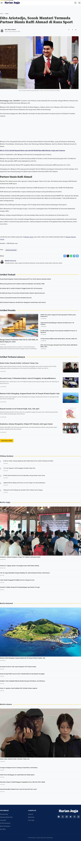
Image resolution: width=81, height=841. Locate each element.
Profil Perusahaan (5, 823)
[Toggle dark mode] (79, 2)
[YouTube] (70, 816)
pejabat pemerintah (11, 250)
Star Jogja (31, 820)
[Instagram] (66, 816)
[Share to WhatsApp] (71, 256)
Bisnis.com (31, 817)
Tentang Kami (4, 814)
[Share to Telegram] (77, 256)
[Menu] (1, 3)
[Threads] (74, 816)
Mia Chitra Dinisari (10, 29)
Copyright (3, 820)
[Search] (75, 2)
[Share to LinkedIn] (74, 256)
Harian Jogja (28, 237)
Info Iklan (3, 829)
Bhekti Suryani (10, 261)
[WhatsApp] (78, 816)
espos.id (30, 814)
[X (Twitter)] (62, 816)
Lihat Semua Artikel (6, 440)
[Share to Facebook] (65, 256)
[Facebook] (58, 816)
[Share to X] (68, 256)
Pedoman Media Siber (6, 817)
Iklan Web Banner (5, 826)
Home (1, 13)
